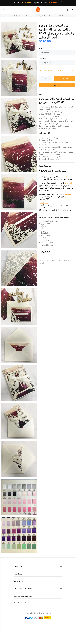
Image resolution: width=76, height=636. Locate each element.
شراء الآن (57, 85)
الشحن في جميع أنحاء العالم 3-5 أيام (52, 70)
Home (14, 16)
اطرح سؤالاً (71, 70)
